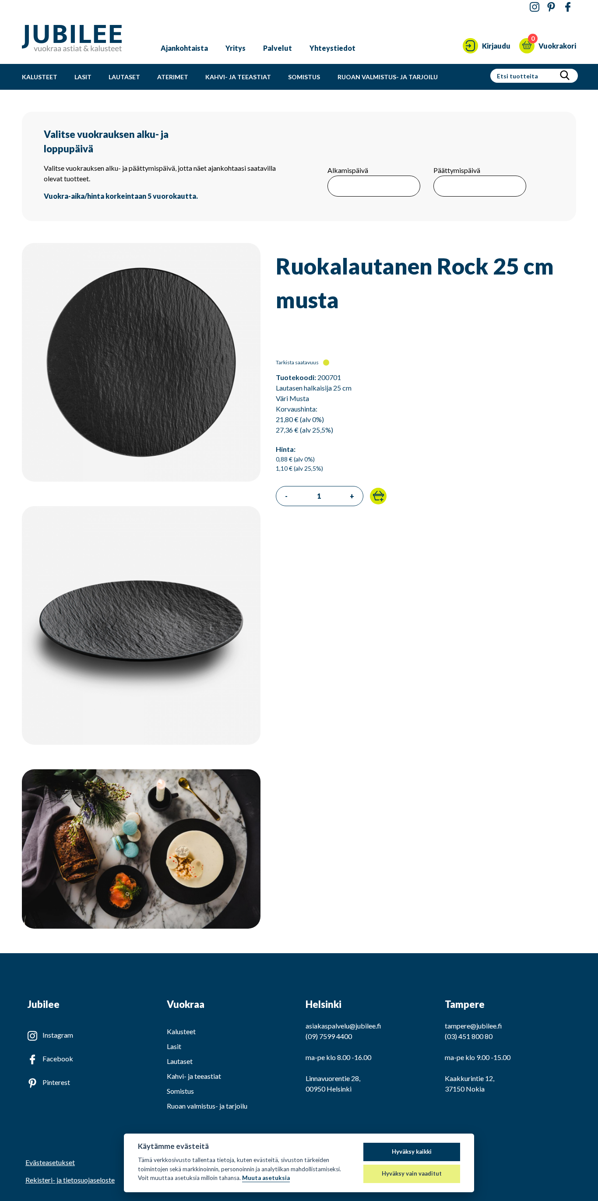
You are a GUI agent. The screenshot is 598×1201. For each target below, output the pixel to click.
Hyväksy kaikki (412, 1151)
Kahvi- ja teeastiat (238, 77)
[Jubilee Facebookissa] (567, 7)
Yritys (235, 48)
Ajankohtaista (184, 48)
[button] (378, 496)
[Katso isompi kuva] (141, 479)
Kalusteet (39, 77)
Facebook (57, 1058)
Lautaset (124, 77)
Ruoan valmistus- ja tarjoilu (388, 77)
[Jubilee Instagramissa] (534, 7)
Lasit (82, 77)
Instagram (57, 1035)
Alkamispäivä (347, 170)
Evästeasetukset (50, 1162)
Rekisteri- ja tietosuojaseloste (70, 1180)
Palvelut (277, 48)
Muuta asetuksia (266, 1177)
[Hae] (564, 76)
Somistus (304, 77)
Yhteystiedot (332, 48)
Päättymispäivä (456, 170)
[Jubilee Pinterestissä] (551, 7)
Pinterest (56, 1082)
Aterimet (172, 77)
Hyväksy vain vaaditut (412, 1173)
